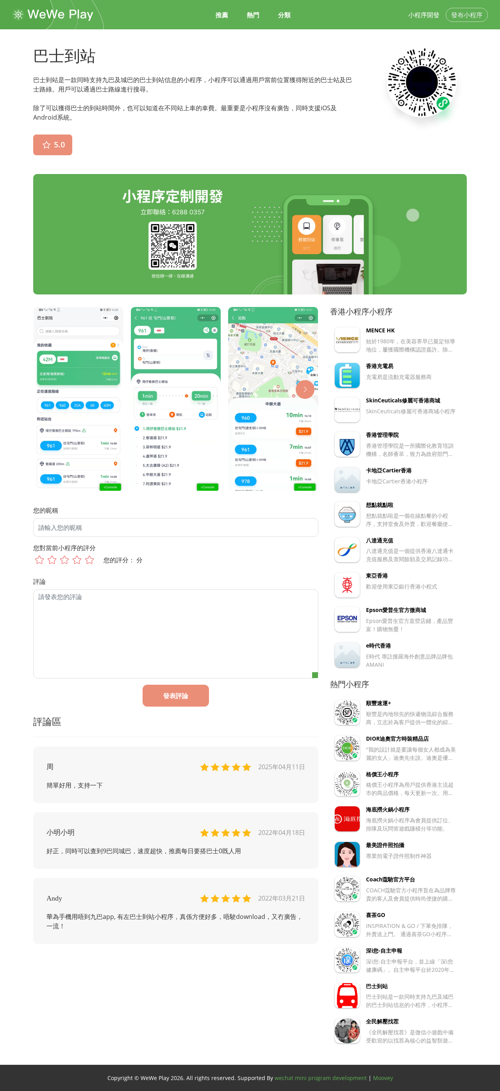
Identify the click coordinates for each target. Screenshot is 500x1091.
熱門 (253, 15)
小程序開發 (423, 15)
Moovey (383, 1078)
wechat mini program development (321, 1078)
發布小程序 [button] (466, 15)
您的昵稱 (45, 510)
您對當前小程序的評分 (64, 548)
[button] (305, 389)
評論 (39, 581)
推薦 (222, 15)
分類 (284, 15)
